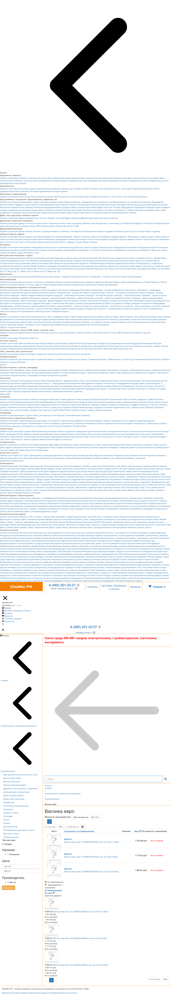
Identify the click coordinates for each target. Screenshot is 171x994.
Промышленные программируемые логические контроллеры (80, 556)
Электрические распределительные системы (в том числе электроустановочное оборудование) (42, 578)
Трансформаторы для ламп (28, 524)
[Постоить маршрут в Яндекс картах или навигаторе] (5, 593)
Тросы (130, 322)
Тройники (16, 212)
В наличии (15, 854)
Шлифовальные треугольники (13, 183)
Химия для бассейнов (111, 212)
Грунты (27, 455)
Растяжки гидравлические (41, 191)
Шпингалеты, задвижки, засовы (68, 242)
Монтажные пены (67, 354)
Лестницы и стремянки (151, 370)
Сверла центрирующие (108, 284)
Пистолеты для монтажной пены (126, 434)
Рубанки (152, 506)
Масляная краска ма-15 (80, 263)
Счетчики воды (114, 388)
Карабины (152, 316)
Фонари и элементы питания (116, 575)
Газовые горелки (142, 468)
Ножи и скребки (60, 434)
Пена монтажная (83, 354)
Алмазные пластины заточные (32, 178)
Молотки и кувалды (90, 404)
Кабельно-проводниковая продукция (55, 546)
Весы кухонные (75, 468)
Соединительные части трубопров (60, 388)
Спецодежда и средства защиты (121, 447)
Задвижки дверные (119, 236)
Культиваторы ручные (116, 474)
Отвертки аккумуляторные (136, 503)
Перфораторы (155, 503)
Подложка (126, 332)
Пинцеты (39, 407)
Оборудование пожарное (92, 383)
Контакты (93, 586)
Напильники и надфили (129, 404)
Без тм (13, 882)
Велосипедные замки (28, 236)
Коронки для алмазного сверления (89, 282)
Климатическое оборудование (112, 247)
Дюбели (101, 316)
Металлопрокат (36, 383)
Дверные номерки (54, 236)
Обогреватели (53, 503)
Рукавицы (86, 415)
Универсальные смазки (18, 348)
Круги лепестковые (151, 178)
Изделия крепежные (124, 540)
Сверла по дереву (105, 231)
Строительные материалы (137, 250)
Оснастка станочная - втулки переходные (133, 306)
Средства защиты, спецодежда (24, 375)
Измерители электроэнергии (58, 500)
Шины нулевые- (21, 527)
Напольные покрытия (142, 444)
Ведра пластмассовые (30, 468)
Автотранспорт (25, 532)
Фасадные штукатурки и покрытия (87, 458)
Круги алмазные (73, 178)
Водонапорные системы (123, 202)
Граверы (3, 500)
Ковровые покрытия (76, 332)
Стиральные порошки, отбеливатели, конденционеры (78, 487)
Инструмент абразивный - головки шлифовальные (103, 290)
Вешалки (42, 236)
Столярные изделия (144, 447)
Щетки (10, 492)
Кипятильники (139, 471)
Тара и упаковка (128, 388)
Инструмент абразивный (70, 290)
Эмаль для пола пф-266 (119, 268)
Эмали (23, 268)
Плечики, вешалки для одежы (65, 482)
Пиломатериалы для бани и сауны (18, 830)
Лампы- (3, 522)
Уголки (81, 212)
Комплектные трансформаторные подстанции (56, 548)
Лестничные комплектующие (16, 805)
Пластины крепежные (99, 319)
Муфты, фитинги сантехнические (124, 551)
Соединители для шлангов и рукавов (38, 570)
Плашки (147, 282)
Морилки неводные (115, 263)
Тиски (141, 407)
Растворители (63, 266)
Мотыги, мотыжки (67, 476)
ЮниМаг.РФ (21, 587)
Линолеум (98, 332)
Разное (3, 364)
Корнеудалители (69, 474)
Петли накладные (101, 239)
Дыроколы (64, 471)
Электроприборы (119, 527)
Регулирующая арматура (71, 386)
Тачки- (142, 487)
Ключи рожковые (140, 402)
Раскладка (8, 816)
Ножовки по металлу (17, 407)
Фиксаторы (31, 242)
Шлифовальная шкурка (98, 180)
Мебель (129, 444)
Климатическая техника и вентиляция (96, 444)
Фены (87, 508)
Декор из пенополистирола (31, 223)
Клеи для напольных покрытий (53, 332)
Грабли (167, 468)
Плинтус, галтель (10, 812)
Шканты (65, 324)
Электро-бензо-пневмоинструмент (15, 511)
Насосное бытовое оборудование (119, 207)
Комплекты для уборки (34, 474)
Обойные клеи (89, 223)
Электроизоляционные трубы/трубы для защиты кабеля (109, 578)
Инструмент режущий (125, 292)
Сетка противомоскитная (110, 484)
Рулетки (85, 276)
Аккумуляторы (25, 498)
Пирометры (76, 276)
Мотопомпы (14, 503)
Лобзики (122, 500)
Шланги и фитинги (161, 359)
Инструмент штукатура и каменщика (124, 370)
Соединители (6, 212)
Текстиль (4, 450)
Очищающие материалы (155, 455)
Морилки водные (99, 263)
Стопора (8, 242)
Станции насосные (15, 508)
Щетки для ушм (126, 348)
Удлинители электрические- (53, 524)
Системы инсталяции (72, 210)
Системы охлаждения (135, 562)
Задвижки (106, 236)
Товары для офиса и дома (11, 252)
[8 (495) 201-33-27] (11, 593)
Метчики (108, 282)
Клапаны (94, 204)
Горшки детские (157, 468)
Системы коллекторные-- (116, 210)
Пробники (70, 522)
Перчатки (60, 415)
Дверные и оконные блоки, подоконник (20, 788)
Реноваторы (143, 506)
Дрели (10, 500)
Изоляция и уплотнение (120, 380)
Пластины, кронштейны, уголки (123, 319)
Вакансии (135, 586)
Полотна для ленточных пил (120, 346)
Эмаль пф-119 (26, 271)
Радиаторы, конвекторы (15, 559)
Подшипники (91, 308)
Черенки (42, 439)
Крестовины (91, 207)
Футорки (97, 212)
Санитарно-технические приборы (97, 386)
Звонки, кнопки (60, 519)
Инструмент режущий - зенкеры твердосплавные (21, 295)
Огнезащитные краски (20, 266)
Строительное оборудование (113, 250)
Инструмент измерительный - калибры (62, 292)
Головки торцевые (82, 399)
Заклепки (144, 316)
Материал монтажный (72, 551)
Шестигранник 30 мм (75, 348)
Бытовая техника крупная (21, 538)
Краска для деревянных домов (46, 260)
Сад (76, 447)
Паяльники (53, 522)
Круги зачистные (135, 178)
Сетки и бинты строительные (96, 436)
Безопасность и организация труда (60, 247)
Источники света (124, 543)
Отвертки (31, 407)
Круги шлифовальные (42, 180)
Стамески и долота (122, 231)
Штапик (6, 823)
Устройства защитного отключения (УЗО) (153, 524)
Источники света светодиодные (146, 543)
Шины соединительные (38, 527)
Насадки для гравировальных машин (114, 343)
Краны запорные (63, 207)
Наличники (8, 809)
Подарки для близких (65, 447)
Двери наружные (72, 218)
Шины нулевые (6, 527)
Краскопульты (91, 500)
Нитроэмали (130, 263)
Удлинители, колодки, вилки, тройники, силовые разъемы (91, 524)
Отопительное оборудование (116, 383)
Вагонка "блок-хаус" (12, 781)
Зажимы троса (133, 316)
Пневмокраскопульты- (98, 359)
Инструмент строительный (52, 303)
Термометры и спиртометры (12, 490)
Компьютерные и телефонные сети (113, 548)
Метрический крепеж (80, 319)
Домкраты (57, 188)
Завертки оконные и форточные (87, 236)
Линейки (33, 276)
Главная (48, 788)
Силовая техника (46, 250)
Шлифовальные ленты (138, 180)
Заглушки (73, 204)
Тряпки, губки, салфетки (36, 490)
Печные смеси (6, 458)
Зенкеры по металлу (64, 282)
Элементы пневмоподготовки (13, 362)
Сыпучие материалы (63, 426)
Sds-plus (30, 343)
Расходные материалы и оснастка (106, 506)
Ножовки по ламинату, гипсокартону (66, 231)
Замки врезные (134, 236)
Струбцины (98, 407)
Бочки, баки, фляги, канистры (123, 466)
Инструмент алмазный (10, 292)
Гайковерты (148, 498)
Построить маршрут (13, 618)
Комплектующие (30, 239)
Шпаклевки (15, 268)
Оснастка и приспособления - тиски (99, 306)
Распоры (89, 407)
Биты (37, 343)
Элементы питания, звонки (139, 527)
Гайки (73, 316)
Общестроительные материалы (14, 423)
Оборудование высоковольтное (19, 554)
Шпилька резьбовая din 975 (81, 324)
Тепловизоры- (95, 276)
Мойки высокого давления (138, 500)
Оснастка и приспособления (34, 306)
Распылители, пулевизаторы (40, 484)
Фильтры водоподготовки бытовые (28, 391)
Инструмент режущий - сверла (70, 298)
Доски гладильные (52, 471)
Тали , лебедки (131, 407)
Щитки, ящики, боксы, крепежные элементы (68, 527)
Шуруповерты (162, 508)
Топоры (141, 231)
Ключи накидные (80, 402)
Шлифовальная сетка (77, 180)
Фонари (94, 508)
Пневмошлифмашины (71, 506)
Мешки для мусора (28, 476)
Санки (66, 484)
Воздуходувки (111, 498)
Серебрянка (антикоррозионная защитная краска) (92, 266)
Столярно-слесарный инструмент (53, 375)
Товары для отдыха (158, 250)
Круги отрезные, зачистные (21, 180)
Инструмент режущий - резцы (43, 298)
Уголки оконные (19, 242)
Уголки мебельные (158, 322)
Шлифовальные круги (118, 180)
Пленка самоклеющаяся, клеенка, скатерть (32, 482)
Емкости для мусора (79, 471)
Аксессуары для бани (39, 466)
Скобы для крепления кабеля (13, 322)
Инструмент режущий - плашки (117, 295)
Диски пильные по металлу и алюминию (37, 282)
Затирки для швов (86, 455)
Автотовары (24, 466)
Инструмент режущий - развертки (14, 298)
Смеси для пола (20, 458)
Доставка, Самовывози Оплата (114, 587)
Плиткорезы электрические (49, 506)
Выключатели (126, 516)
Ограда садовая (43, 479)
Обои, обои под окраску (71, 223)
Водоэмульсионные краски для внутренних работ (77, 258)
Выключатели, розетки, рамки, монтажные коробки (22, 519)
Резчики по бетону (129, 506)
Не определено (146, 551)
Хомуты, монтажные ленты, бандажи (33, 324)
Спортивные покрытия (140, 332)
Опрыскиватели (102, 479)
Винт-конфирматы (56, 316)
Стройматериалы (161, 447)
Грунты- (150, 258)
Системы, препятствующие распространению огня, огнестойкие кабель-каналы (131, 567)
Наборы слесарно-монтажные (13, 327)
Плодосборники (85, 482)
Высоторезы (123, 498)
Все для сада (82, 247)
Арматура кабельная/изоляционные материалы (65, 535)
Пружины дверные (127, 239)
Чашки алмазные (60, 180)
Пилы (164, 503)
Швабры (131, 490)
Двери (51, 444)
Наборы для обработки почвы (152, 476)
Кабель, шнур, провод (86, 519)
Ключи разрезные (124, 402)
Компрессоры (78, 500)
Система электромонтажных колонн (135, 559)
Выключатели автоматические (146, 516)
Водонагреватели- (55, 380)
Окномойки (56, 479)
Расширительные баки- (49, 386)
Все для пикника (127, 468)
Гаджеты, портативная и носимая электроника (149, 538)
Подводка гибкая (153, 207)
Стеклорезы (127, 436)
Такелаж (114, 322)
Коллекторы (103, 204)
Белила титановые (46, 258)
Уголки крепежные (141, 322)
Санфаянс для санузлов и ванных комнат (26, 210)
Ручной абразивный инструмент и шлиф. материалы (55, 372)
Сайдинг (138, 223)
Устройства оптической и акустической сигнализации (64, 575)
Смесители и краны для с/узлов (31, 388)
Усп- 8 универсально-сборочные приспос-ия (123, 308)
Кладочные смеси (122, 455)
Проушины (114, 239)
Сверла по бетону (159, 282)
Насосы (34, 503)
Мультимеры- (55, 276)
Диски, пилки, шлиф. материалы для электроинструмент (44, 370)
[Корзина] (1, 593)
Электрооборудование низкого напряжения (63, 580)
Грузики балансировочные (40, 188)
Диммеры (49, 519)
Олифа (33, 266)
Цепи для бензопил (37, 348)
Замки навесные (162, 236)
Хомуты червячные (8, 324)
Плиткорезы (45, 436)
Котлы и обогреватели (20, 551)
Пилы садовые (6, 482)
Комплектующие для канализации (142, 204)
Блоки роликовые (33, 316)
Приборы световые (44, 556)
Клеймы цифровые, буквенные (143, 399)
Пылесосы (85, 506)
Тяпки (49, 490)
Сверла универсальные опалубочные (80, 284)
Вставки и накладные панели (107, 516)
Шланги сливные (129, 212)
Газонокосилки (135, 498)
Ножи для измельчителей (24, 346)
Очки (54, 415)
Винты (67, 316)
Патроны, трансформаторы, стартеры (31, 522)
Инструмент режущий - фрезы (13, 300)
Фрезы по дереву (152, 231)
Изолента (72, 519)
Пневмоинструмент (76, 308)
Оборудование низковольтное (47, 554)
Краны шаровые (79, 207)
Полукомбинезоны (73, 415)
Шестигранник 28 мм (56, 348)
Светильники (68, 559)
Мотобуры (4, 503)
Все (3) (95, 817)
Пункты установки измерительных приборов (127, 556)
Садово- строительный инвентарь (94, 372)
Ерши (110, 471)
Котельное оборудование (45, 207)
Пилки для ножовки (69, 346)
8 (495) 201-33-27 (62, 585)
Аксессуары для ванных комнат (33, 380)
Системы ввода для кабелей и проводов (52, 562)
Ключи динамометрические (21, 402)
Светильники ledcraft (91, 522)
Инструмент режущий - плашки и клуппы (149, 295)
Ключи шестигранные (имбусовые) (66, 404)
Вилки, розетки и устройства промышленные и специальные (101, 538)
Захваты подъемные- (66, 431)
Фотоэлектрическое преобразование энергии (149, 575)
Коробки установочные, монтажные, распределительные (121, 519)
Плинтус (106, 332)
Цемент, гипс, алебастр (113, 458)
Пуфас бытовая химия (17, 484)
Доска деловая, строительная (16, 792)
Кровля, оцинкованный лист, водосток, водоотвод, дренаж (128, 420)
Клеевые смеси (137, 455)
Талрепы (123, 322)
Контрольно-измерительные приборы (16, 207)
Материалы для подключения (96, 551)
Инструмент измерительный (32, 292)
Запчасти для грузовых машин (75, 188)
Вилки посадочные (106, 468)
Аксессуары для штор (58, 466)
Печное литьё (164, 479)
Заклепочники (116, 399)
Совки (168, 484)
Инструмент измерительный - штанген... (97, 292)
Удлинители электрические (12, 460)
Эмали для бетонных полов (39, 268)
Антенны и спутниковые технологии (121, 532)
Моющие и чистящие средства (88, 476)
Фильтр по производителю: (58, 816)
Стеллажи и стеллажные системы (95, 322)
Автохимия (24, 188)
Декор (57, 444)
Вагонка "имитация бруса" (14, 785)
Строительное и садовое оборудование (72, 570)
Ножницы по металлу (149, 404)
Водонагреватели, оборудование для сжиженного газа (89, 202)
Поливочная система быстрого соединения (131, 482)
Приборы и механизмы (28, 386)
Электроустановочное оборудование (98, 580)
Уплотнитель (88, 490)
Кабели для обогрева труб (90, 196)
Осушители (120, 503)
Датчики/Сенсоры (7, 540)
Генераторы (158, 498)
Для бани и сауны (11, 833)
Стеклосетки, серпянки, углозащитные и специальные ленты (26, 426)
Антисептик (24, 258)
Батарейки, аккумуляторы (67, 516)
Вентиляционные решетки (42, 196)
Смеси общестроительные (39, 458)
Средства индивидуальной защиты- (91, 388)
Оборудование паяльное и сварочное (77, 554)
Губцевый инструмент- (10, 471)
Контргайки (163, 204)
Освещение (17, 447)
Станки (97, 250)
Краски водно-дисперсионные (95, 260)
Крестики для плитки (151, 431)
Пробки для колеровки (47, 266)
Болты (44, 316)
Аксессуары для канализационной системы (52, 532)
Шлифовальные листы (159, 180)
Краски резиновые (23, 263)
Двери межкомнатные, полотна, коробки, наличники (42, 218)
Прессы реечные (21, 191)
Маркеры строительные (34, 434)
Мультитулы (25, 503)
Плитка (52, 447)
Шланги (47, 311)
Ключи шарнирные (42, 404)
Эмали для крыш (59, 268)
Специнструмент (60, 191)
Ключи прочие (94, 402)
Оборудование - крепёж (10, 306)
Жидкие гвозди (35, 354)
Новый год (157, 444)
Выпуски (3, 204)
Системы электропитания (84, 567)
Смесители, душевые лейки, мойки (150, 210)
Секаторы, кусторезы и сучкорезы (84, 484)
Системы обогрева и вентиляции (111, 562)
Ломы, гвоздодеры (8, 434)
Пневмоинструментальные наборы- (72, 359)
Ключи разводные (108, 402)
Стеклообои (148, 223)
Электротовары (41, 450)
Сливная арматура (8, 388)
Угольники (115, 276)
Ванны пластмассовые (10, 468)
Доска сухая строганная (13, 798)
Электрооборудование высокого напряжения (23, 580)
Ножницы (43, 503)
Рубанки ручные (90, 231)
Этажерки (18, 492)
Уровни (124, 276)
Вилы (117, 468)
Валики (35, 431)
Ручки (145, 239)
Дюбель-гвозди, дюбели (115, 316)
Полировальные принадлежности (93, 346)
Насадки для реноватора (141, 343)
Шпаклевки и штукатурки (134, 458)
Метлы (16, 476)
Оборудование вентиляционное (67, 383)
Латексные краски (62, 263)
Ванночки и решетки (48, 431)
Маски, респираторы (42, 415)
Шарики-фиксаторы (45, 242)
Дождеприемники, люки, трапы (77, 380)
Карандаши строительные (88, 431)
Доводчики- (68, 236)
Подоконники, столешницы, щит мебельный (115, 223)
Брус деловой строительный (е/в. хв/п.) (20, 774)
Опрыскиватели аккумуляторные (74, 503)
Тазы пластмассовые (130, 487)
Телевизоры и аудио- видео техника (111, 570)
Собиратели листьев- (156, 484)
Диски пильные (25, 231)
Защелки (18, 239)
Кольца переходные (118, 204)
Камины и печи (108, 196)
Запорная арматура (100, 380)
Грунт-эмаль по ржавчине (135, 258)
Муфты (100, 207)
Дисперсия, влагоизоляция (65, 455)
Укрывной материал (61, 490)
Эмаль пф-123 (53, 271)
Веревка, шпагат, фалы (57, 468)
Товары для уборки (16, 450)
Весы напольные (89, 468)
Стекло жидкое (135, 266)
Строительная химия (151, 266)
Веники (44, 468)
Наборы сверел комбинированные (128, 282)
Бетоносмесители (75, 498)
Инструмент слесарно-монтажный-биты (115, 300)
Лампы (150, 519)
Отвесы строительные (77, 434)
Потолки (121, 423)
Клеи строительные (52, 223)
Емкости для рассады (97, 471)
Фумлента (89, 212)
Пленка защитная (31, 436)
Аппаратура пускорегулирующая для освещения (21, 535)
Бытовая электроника (64, 538)
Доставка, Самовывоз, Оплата (17, 610)
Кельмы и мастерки (108, 431)
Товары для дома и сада (155, 570)
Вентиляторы (25, 196)
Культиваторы (103, 500)
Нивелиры (65, 276)
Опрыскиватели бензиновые (102, 503)
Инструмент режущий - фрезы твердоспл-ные (47, 300)
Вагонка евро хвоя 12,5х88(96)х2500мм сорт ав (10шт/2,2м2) (91, 855)
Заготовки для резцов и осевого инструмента (39, 290)
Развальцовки (78, 407)
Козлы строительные (132, 431)
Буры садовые (25, 431)
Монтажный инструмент (21, 372)
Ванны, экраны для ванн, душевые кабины (45, 202)
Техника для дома (135, 570)
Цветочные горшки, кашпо (115, 490)
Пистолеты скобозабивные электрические (18, 506)
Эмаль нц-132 (157, 268)
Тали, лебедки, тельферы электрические (42, 508)
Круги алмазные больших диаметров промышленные (103, 178)
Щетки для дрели (110, 348)
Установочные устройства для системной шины (21, 572)
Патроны (40, 346)
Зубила (126, 399)
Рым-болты (142, 319)
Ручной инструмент (18, 250)
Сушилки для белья (111, 487)
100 (61, 826)
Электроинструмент (60, 311)
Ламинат (89, 332)
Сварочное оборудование (123, 386)
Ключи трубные (27, 404)
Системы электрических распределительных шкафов (49, 567)
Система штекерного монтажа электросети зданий (96, 559)
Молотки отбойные (158, 500)
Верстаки (54, 399)
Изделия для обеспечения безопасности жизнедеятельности (87, 540)
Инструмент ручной (59, 543)
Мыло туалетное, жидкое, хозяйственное (121, 476)
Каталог (76, 444)
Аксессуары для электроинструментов (88, 532)
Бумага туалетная (144, 466)
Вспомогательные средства (111, 258)
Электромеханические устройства (68, 391)
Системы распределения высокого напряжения (74, 564)
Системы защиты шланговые (83, 562)
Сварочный (5, 394)
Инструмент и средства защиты (37, 543)
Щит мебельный (10, 826)
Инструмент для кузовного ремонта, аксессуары (110, 188)
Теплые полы (122, 196)
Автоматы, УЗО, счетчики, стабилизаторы (37, 516)
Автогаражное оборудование (31, 247)
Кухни (123, 444)
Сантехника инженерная (51, 559)
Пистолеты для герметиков (99, 434)
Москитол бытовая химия (48, 476)
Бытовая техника (26, 444)
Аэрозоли (34, 258)
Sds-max (23, 343)
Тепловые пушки (67, 508)
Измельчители (40, 500)
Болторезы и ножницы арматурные (34, 399)
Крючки (41, 239)
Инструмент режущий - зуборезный (59, 295)
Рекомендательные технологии (63, 992)
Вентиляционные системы (66, 196)
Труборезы (159, 407)
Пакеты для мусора (149, 479)
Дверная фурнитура (89, 218)
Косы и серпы (83, 474)
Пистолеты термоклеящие (11, 436)
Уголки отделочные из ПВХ (67, 226)
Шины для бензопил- (93, 348)
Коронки (43, 343)
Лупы (10, 476)
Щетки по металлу (63, 439)
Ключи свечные (155, 402)
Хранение (30, 450)
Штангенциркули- (135, 276)
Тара (93, 570)
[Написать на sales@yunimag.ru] (8, 593)
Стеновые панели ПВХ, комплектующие (37, 226)
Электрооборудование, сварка (44, 511)
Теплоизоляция (79, 426)
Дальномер (24, 276)
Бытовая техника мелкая (44, 538)
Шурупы (105, 324)
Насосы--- (47, 383)
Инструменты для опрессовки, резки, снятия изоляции (93, 543)
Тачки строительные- (14, 439)
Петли (90, 239)
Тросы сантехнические (31, 212)
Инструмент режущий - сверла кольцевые (102, 298)
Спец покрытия (121, 266)
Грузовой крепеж (89, 316)
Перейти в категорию (9, 178)
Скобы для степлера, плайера (147, 346)
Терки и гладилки (31, 439)
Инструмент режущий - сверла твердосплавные (142, 298)
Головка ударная (66, 399)
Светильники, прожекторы (112, 522)
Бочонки (22, 202)
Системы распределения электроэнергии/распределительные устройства (128, 564)
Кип (143, 380)
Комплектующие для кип (156, 380)
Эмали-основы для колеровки (80, 268)
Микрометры (43, 276)
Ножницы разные (14, 479)
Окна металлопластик (108, 218)
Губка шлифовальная (55, 178)
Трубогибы (149, 407)
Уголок (6, 819)
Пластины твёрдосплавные (56, 308)
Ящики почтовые (90, 242)
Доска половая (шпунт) (13, 795)
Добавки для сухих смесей (20, 260)
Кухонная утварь (134, 474)
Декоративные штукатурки (41, 455)
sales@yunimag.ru (65, 588)
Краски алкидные (74, 260)
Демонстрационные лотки (31, 471)
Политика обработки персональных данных (30, 992)
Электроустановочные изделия (129, 580)
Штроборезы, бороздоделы (143, 508)
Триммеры (80, 508)
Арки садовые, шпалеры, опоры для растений (89, 466)
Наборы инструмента (114, 303)
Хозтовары (99, 490)
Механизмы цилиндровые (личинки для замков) (66, 239)
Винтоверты (100, 498)
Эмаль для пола (101, 268)
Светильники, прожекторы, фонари (139, 522)
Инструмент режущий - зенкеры (149, 292)
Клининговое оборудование (138, 247)
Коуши (160, 316)
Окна (164, 444)
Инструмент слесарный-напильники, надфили (20, 303)
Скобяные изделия (98, 447)
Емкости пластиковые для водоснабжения (50, 204)
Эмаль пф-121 (40, 271)
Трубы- (10, 391)
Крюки (68, 319)
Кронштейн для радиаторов (41, 319)
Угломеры (106, 276)
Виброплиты (88, 498)
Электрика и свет (31, 252)
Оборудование (158, 303)
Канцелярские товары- (123, 471)
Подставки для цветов (102, 482)
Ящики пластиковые (32, 492)
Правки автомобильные (142, 188)
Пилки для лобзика (52, 346)
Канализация (83, 204)
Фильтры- (48, 391)
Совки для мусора (8, 487)
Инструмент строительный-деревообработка (84, 303)
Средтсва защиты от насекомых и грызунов (35, 487)
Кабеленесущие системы (11, 546)
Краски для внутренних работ (122, 260)
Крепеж (154, 247)
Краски (63, 260)
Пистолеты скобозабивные (152, 434)
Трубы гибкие (72, 212)
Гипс (21, 455)
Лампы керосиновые (151, 474)
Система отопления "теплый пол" (150, 386)
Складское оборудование (65, 250)
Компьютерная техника (87, 548)
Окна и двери (6, 447)
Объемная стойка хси (28, 338)
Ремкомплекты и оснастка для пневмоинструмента (130, 359)
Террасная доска (10, 837)
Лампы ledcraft (159, 519)
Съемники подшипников (114, 407)
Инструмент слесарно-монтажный (83, 300)
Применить (8, 887)
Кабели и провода (31, 546)
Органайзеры (115, 479)
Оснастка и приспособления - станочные (65, 306)
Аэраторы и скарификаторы (44, 498)
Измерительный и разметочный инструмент (88, 370)
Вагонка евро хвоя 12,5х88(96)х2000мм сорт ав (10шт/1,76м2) (91, 840)
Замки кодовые (148, 236)
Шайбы (58, 324)
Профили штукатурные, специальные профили (146, 423)
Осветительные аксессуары (134, 554)
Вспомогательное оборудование (149, 202)
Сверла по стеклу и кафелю (30, 284)
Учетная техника (95, 575)
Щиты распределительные (100, 527)
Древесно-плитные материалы (89, 420)
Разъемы (31, 559)
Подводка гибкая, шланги (141, 383)
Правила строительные (72, 436)
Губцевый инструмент (100, 399)
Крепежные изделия (20, 383)
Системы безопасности (24, 562)
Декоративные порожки (29, 332)
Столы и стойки (140, 436)
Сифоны (131, 210)
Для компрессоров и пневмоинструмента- (37, 359)
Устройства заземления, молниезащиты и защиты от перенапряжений (96, 572)
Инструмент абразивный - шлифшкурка (143, 290)
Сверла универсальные (53, 284)
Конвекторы (5, 383)
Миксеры (49, 434)
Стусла (134, 231)
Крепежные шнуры (98, 474)
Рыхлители (58, 484)
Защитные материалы (104, 455)
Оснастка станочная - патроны (30, 308)
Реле (37, 559)
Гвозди (79, 316)
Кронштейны (59, 319)
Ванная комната (160, 466)
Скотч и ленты (115, 436)
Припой (62, 522)
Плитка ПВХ (116, 332)
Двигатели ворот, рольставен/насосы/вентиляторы (38, 540)
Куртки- (29, 415)
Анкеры (22, 316)
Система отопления (54, 210)
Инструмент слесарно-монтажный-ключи (152, 300)
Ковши (149, 471)
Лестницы (164, 431)
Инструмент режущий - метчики (89, 295)
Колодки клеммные (119, 546)
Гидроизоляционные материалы (33, 420)
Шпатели (51, 439)
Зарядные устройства (23, 500)
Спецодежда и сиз (85, 250)
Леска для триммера (88, 343)
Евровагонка (8, 802)
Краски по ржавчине (144, 260)
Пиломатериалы (35, 423)
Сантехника (33, 250)
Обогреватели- (29, 479)
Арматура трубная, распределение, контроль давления (110, 535)
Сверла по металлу (8, 284)
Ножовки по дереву (41, 231)
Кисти (120, 431)
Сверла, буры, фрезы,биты (121, 372)
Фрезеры (102, 508)
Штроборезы (125, 508)
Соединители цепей (71, 322)
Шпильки (98, 324)
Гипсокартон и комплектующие (61, 420)
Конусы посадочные (53, 474)
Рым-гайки (152, 319)
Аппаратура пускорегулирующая (151, 532)
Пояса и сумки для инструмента (58, 407)
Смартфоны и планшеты (11, 570)
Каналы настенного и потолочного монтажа (91, 546)
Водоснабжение (41, 444)
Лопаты (20, 434)
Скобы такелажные (53, 322)
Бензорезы (62, 498)
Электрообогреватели (137, 196)
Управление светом (125, 524)
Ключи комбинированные (45, 402)
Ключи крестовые (64, 402)
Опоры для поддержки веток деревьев (78, 479)
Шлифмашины (112, 508)
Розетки (78, 522)
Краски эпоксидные (40, 263)
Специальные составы (62, 458)
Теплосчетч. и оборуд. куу (147, 388)
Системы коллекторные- (93, 210)
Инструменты (66, 444)
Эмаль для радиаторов (141, 268)
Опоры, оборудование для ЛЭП (108, 554)
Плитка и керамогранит (106, 423)
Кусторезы (114, 500)
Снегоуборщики (164, 506)
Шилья (138, 490)
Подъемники (56, 436)
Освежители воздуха (131, 479)
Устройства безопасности (53, 572)
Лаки (51, 263)
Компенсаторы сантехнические (21, 548)
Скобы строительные (35, 322)
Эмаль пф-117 (13, 271)
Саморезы (161, 319)
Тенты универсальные (155, 487)
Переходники (140, 207)
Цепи (52, 324)
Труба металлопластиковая (54, 212)
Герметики (23, 354)
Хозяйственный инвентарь (32, 311)
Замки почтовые (7, 239)
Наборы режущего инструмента (138, 303)
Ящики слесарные (104, 410)
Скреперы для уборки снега (134, 484)
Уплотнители (76, 490)
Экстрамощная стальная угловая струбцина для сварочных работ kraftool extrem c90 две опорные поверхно (48, 410)
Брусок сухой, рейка (12, 778)
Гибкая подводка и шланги (19, 204)
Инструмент (93, 247)
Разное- (139, 239)
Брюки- (22, 415)
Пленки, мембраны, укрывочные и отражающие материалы (69, 423)
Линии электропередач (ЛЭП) (50, 551)
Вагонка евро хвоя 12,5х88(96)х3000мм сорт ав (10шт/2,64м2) (91, 870)
